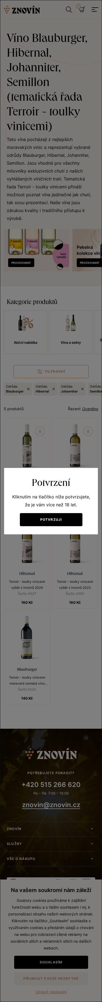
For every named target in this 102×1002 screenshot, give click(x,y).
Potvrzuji (51, 519)
